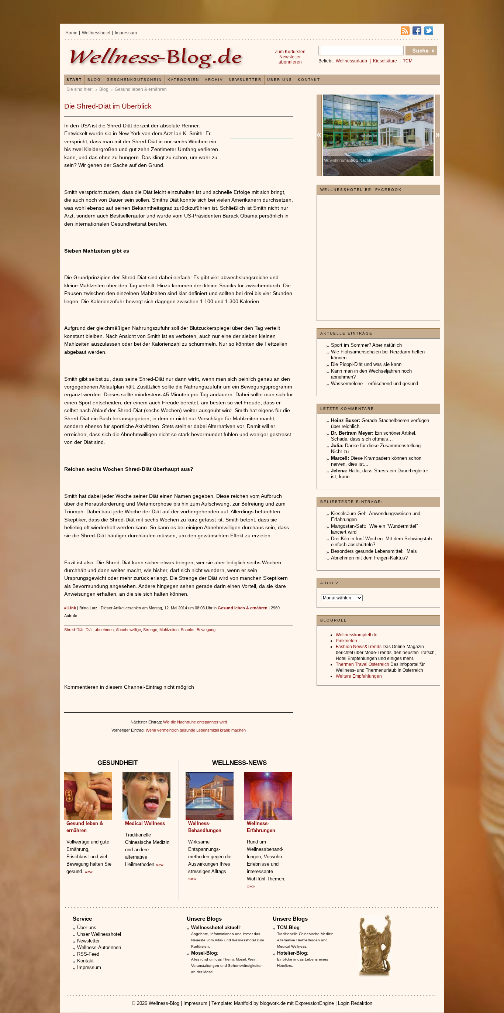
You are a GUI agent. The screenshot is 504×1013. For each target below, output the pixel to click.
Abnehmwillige (128, 629)
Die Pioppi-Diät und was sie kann (366, 364)
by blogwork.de (269, 1003)
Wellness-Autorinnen (99, 947)
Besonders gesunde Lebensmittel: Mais (374, 551)
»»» (89, 871)
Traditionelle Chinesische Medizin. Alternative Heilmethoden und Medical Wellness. (306, 940)
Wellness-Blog (164, 1003)
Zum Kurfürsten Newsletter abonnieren (290, 57)
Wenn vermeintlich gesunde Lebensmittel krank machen (196, 730)
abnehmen (104, 629)
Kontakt (309, 80)
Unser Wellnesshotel (99, 934)
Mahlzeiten (169, 629)
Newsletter (245, 80)
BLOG (94, 80)
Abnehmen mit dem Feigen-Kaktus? (369, 558)
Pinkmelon (346, 640)
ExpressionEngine (314, 1003)
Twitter (428, 30)
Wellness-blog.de (157, 57)
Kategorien (183, 80)
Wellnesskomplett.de (356, 634)
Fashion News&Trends (359, 646)
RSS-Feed (88, 954)
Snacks (187, 629)
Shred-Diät (73, 629)
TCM (407, 61)
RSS (405, 30)
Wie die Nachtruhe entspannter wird (195, 722)
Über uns (279, 80)
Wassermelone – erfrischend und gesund (374, 383)
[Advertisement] (178, 650)
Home (71, 32)
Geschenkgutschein (134, 80)
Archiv (214, 80)
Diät (89, 629)
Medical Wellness (145, 823)
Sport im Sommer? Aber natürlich (366, 345)
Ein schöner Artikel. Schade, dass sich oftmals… (374, 436)
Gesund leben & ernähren (141, 89)
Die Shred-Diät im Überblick (108, 106)
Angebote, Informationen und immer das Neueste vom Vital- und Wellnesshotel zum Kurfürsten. (227, 940)
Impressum (126, 32)
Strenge (150, 629)
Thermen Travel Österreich (362, 664)
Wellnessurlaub (351, 61)
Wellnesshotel (96, 32)
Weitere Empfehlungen (359, 676)
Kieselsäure (385, 61)
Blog (103, 89)
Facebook (416, 30)
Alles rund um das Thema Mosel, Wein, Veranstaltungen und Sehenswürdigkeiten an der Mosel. (227, 965)
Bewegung (206, 629)
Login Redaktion (355, 1003)
